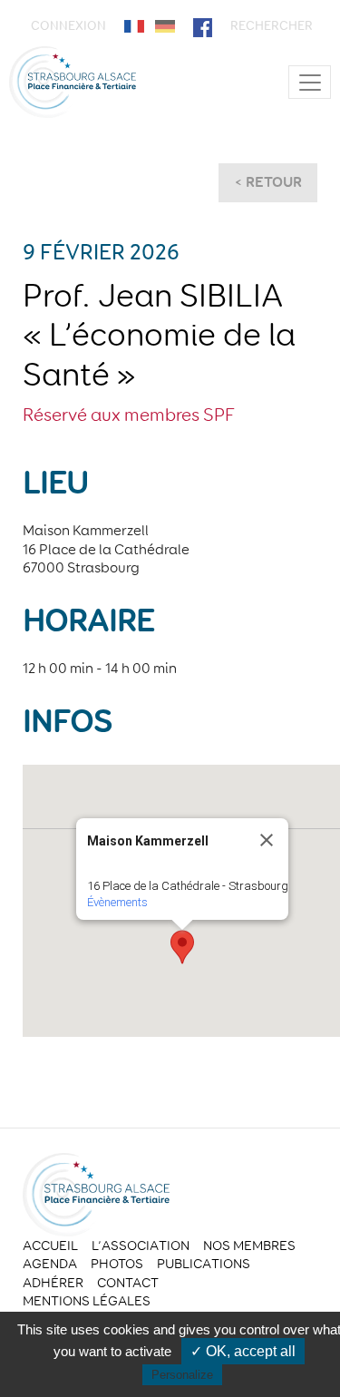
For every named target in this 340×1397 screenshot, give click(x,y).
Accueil (50, 1245)
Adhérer (53, 1283)
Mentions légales (87, 1301)
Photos (117, 1263)
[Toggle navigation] (309, 82)
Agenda (50, 1263)
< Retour (268, 181)
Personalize (182, 1375)
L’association (140, 1245)
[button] (182, 947)
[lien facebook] (202, 25)
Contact (128, 1283)
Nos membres (249, 1245)
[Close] (266, 840)
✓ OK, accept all (243, 1351)
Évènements (117, 902)
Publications (203, 1263)
